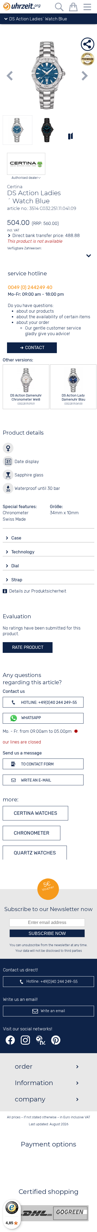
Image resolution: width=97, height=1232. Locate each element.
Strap (17, 579)
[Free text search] (59, 7)
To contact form (37, 764)
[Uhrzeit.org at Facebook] (10, 1040)
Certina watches (35, 813)
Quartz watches (35, 853)
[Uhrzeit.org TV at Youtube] (40, 1040)
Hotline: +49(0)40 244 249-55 (48, 702)
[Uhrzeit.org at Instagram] (25, 1040)
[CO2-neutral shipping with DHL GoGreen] (52, 1213)
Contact (34, 347)
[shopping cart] (73, 7)
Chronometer (31, 833)
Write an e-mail (35, 780)
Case (16, 538)
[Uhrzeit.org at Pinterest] (55, 1040)
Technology (23, 551)
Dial (15, 565)
